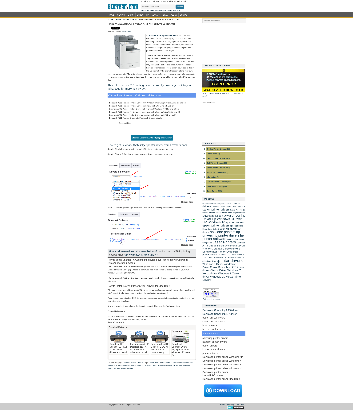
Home (111, 15)
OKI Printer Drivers (215, 186)
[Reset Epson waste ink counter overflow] (223, 91)
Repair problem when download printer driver (160, 10)
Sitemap (230, 405)
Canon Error (212, 154)
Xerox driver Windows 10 (220, 275)
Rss (237, 405)
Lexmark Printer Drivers (125, 19)
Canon (140, 15)
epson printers (236, 226)
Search (121, 15)
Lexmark (156, 15)
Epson (131, 15)
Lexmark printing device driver (162, 35)
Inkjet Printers (232, 239)
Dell (165, 15)
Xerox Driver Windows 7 (226, 270)
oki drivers (221, 255)
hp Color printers (223, 232)
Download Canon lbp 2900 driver (220, 310)
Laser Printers (155, 363)
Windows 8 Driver (212, 264)
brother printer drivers (222, 204)
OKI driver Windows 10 (234, 258)
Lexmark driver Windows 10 (216, 251)
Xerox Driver (212, 191)
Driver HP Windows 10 (222, 220)
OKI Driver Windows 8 (213, 258)
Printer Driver (124, 6)
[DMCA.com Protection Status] (235, 409)
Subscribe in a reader (211, 299)
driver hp (238, 215)
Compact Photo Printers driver (220, 213)
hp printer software (223, 237)
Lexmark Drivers (126, 31)
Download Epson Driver (216, 215)
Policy (173, 15)
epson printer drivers (216, 225)
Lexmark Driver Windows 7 (131, 366)
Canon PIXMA (237, 206)
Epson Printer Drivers (216, 168)
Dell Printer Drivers (215, 163)
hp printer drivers (226, 235)
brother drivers (208, 204)
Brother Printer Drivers (216, 149)
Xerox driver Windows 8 (217, 273)
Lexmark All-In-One (170, 363)
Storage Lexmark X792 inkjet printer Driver (152, 138)
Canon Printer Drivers (216, 158)
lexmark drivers (175, 366)
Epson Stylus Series (209, 229)
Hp (147, 15)
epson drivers (235, 222)
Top (242, 405)
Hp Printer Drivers (214, 172)
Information (211, 177)
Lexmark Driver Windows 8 (155, 366)
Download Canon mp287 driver (219, 314)
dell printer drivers (239, 213)
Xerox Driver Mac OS (223, 267)
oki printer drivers (210, 261)
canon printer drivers (216, 209)
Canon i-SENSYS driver (221, 207)
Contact (184, 15)
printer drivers (127, 369)
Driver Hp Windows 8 (217, 219)
